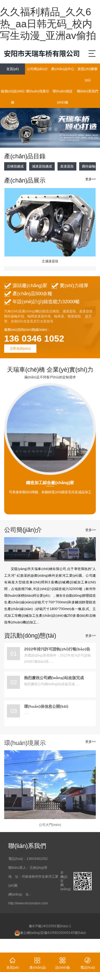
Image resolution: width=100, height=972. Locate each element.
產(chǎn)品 (37, 963)
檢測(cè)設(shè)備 (12, 96)
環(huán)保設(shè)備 (62, 96)
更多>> (90, 179)
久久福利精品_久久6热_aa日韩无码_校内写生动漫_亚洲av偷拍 (48, 23)
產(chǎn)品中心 (62, 69)
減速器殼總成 (42, 166)
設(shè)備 (62, 963)
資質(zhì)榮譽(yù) (88, 74)
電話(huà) (87, 963)
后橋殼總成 (15, 166)
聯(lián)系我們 (87, 91)
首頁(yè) (12, 69)
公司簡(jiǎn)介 (37, 69)
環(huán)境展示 (37, 91)
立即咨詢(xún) (20, 349)
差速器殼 (67, 166)
